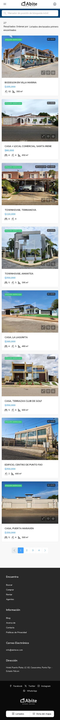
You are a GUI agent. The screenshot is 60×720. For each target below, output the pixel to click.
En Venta (51, 39)
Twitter (31, 686)
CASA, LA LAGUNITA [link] (16, 337)
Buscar (9, 585)
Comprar (10, 589)
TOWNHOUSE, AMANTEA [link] (19, 273)
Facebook (17, 686)
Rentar (9, 594)
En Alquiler (41, 167)
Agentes (10, 599)
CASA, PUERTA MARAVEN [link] (19, 528)
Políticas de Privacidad (16, 632)
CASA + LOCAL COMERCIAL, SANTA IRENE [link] (28, 146)
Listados (19, 713)
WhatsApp (31, 691)
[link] (30, 57)
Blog (8, 618)
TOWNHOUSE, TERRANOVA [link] (20, 210)
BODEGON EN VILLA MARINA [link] (21, 82)
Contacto (10, 627)
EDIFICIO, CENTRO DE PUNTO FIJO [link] (24, 464)
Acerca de (10, 622)
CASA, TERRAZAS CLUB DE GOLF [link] (23, 401)
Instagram (46, 686)
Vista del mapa (43, 713)
